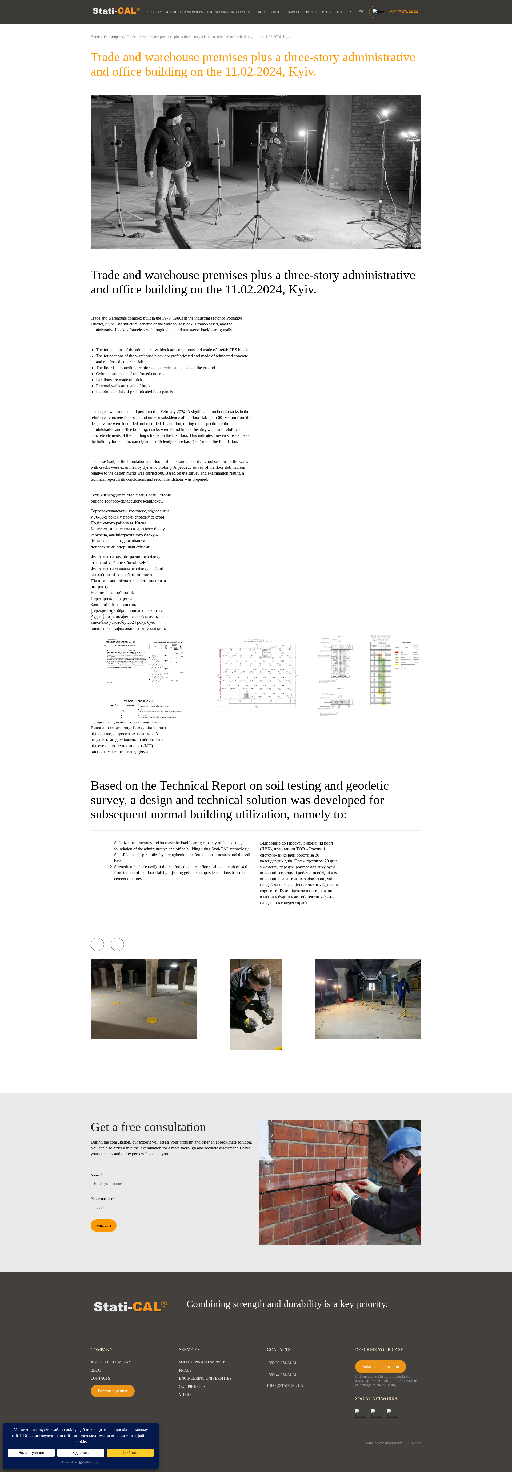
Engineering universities (229, 12)
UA (361, 18)
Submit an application (380, 1366)
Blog (326, 12)
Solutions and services (203, 1362)
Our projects (192, 1387)
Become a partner (112, 1391)
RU (361, 23)
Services (154, 12)
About (261, 12)
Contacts (343, 12)
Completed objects (301, 12)
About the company (111, 1362)
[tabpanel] (144, 676)
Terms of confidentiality (383, 1443)
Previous (97, 616)
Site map (414, 1443)
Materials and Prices (184, 12)
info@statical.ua (285, 1386)
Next (117, 616)
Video (275, 12)
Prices (185, 1370)
